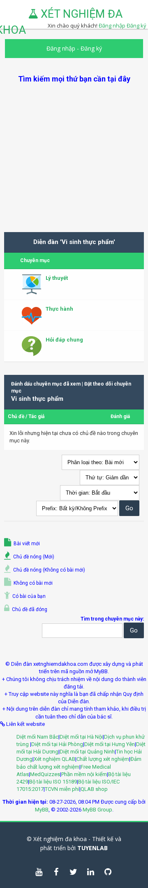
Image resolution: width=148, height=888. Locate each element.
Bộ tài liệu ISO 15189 (53, 782)
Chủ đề (16, 416)
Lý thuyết (57, 278)
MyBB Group (97, 810)
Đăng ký (136, 25)
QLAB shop (94, 789)
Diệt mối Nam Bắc (37, 737)
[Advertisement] (74, 158)
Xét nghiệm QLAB (54, 759)
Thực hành (59, 309)
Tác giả (36, 416)
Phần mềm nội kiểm (84, 774)
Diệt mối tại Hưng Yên (109, 744)
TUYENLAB (92, 848)
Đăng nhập (60, 48)
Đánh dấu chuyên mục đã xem (46, 384)
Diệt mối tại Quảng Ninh (87, 752)
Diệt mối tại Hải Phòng (57, 744)
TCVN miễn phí (62, 789)
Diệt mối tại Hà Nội (81, 737)
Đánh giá (120, 416)
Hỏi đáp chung (64, 340)
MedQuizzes (45, 774)
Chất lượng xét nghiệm (102, 759)
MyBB (42, 810)
